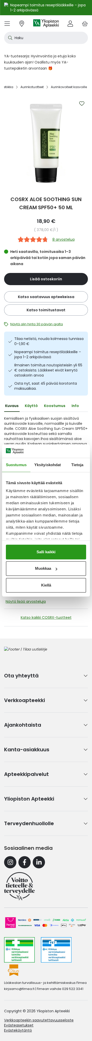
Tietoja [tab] (77, 465)
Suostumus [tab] (16, 465)
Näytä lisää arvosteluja (26, 601)
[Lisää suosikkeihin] (82, 103)
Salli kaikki (46, 552)
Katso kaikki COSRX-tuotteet (46, 617)
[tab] (12, 406)
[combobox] (46, 38)
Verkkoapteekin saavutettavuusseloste (39, 1020)
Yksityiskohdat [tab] (47, 465)
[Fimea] (19, 950)
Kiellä (46, 585)
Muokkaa (43, 568)
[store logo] (46, 23)
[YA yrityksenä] (19, 886)
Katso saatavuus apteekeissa (46, 296)
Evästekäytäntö (18, 1030)
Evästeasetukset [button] (18, 1025)
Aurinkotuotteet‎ (32, 87)
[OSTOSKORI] (85, 23)
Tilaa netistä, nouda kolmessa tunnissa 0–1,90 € (49, 341)
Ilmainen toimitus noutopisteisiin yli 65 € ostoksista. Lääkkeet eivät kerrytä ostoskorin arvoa (48, 370)
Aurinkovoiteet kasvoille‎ (69, 87)
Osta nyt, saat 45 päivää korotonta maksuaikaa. (45, 386)
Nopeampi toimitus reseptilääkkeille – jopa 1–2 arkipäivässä (47, 354)
